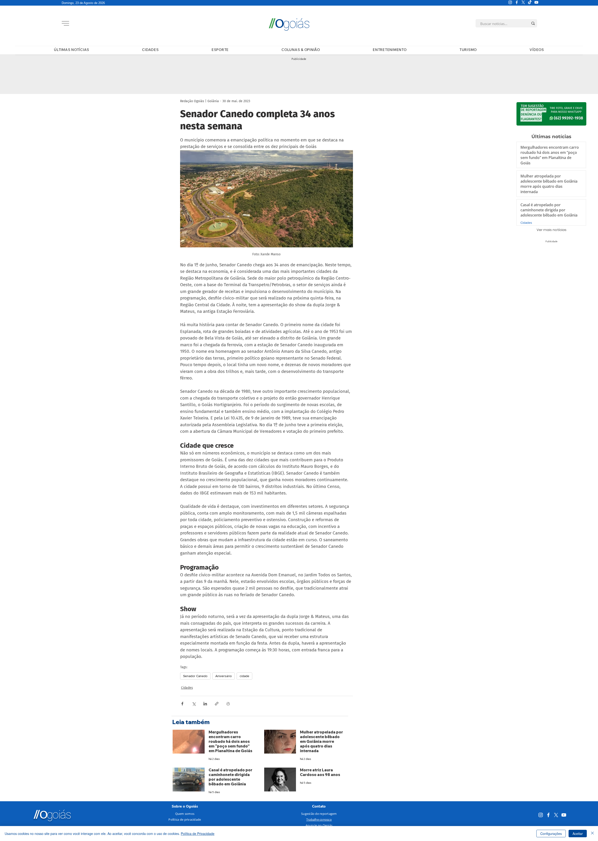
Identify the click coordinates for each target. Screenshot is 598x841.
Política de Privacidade (197, 833)
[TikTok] (529, 2)
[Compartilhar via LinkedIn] (205, 703)
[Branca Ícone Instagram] (510, 2)
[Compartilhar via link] (216, 703)
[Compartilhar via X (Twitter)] (194, 703)
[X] (523, 2)
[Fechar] (592, 833)
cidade (244, 676)
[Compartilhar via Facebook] (182, 703)
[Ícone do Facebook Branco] (516, 2)
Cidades (187, 688)
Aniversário (223, 676)
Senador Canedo (195, 676)
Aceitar (578, 833)
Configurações (551, 833)
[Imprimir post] (228, 703)
